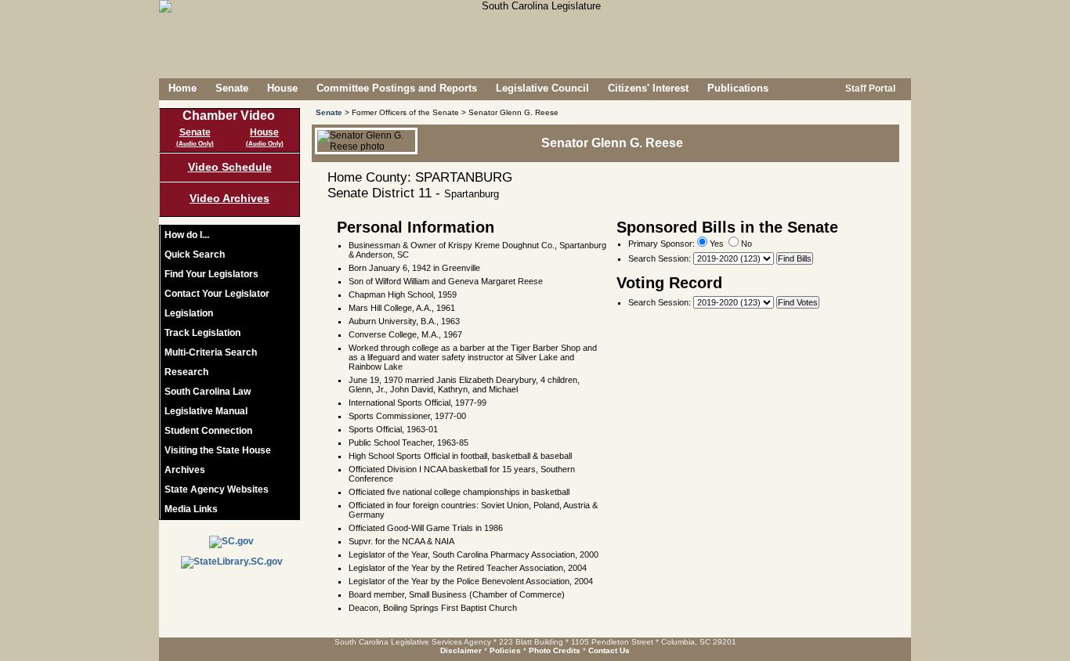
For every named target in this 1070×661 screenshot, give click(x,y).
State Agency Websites (216, 489)
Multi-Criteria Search (210, 352)
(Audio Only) (195, 143)
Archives (184, 469)
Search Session (658, 258)
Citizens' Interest (648, 88)
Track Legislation (202, 332)
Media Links (191, 509)
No (745, 243)
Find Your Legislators (211, 274)
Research (186, 372)
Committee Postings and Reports (396, 88)
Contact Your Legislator (216, 293)
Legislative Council (542, 88)
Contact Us (609, 650)
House (282, 88)
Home (182, 88)
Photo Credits (554, 650)
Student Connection (208, 430)
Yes (715, 243)
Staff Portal (869, 88)
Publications (737, 88)
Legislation (188, 313)
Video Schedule (230, 167)
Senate (231, 88)
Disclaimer (461, 650)
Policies (505, 650)
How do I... (186, 234)
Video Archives (229, 198)
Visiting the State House (217, 450)
